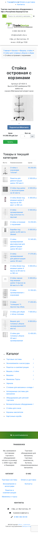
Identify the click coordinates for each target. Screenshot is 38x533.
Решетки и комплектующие (17, 367)
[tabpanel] (19, 108)
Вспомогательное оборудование (19, 404)
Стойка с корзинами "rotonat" (14, 170)
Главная (10, 2)
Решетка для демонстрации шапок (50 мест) (17, 180)
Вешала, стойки (12, 371)
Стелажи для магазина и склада (19, 387)
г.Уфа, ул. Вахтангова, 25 (19, 39)
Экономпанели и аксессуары (18, 363)
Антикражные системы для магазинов (17, 392)
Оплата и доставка (27, 2)
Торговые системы (14, 359)
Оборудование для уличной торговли (17, 399)
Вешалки (9, 375)
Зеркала (9, 383)
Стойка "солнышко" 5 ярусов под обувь (17, 304)
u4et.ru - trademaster (24, 524)
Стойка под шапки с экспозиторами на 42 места (17, 190)
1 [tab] (19, 124)
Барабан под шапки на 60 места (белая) (18, 232)
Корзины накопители (14, 412)
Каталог (16, 2)
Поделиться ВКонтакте (19, 127)
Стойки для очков (13, 408)
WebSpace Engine (27, 526)
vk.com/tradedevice (20, 435)
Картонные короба (13, 416)
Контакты (21, 4)
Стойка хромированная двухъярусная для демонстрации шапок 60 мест (17, 244)
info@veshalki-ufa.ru (19, 35)
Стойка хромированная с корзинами (17, 292)
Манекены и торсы (9, 497)
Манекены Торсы (13, 379)
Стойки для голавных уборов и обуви (18, 53)
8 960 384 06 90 (19, 31)
